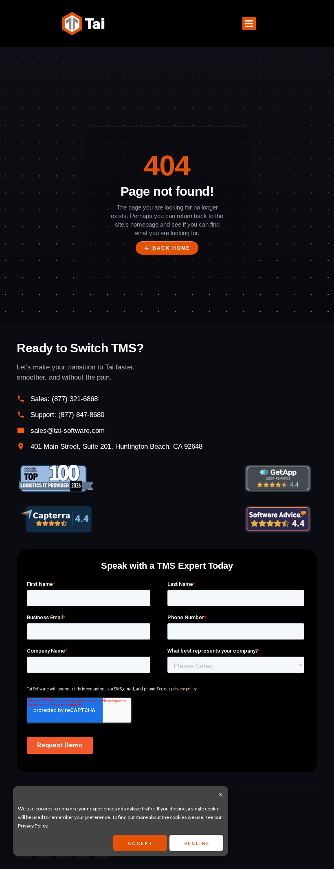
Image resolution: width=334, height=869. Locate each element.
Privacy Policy (32, 826)
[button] (249, 23)
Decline (196, 843)
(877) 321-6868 (75, 399)
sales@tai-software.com (68, 430)
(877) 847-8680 (81, 415)
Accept (140, 843)
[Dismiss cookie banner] (220, 795)
